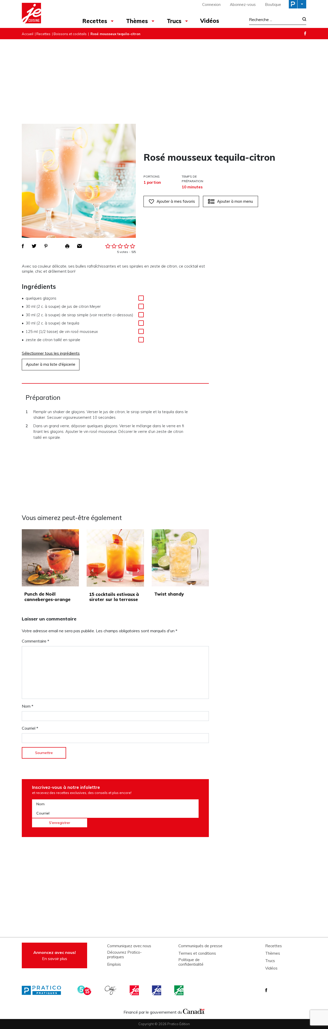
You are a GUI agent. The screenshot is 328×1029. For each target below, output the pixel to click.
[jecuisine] (135, 990)
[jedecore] (157, 990)
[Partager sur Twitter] (34, 246)
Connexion (211, 4)
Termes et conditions (197, 953)
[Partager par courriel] (79, 246)
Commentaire (35, 641)
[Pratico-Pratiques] (43, 990)
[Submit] (302, 19)
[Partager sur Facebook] (23, 246)
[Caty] (111, 990)
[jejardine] (179, 990)
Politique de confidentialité (190, 962)
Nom (27, 706)
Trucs (174, 21)
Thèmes (137, 21)
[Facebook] (305, 33)
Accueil (27, 34)
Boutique (273, 4)
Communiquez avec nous (129, 946)
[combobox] (274, 19)
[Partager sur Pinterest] (45, 246)
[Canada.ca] (193, 1011)
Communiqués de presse (200, 946)
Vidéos (209, 20)
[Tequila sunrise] (115, 558)
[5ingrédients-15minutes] (85, 990)
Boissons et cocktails (70, 34)
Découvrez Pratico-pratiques (124, 954)
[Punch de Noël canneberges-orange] (50, 557)
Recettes (94, 21)
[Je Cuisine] (44, 13)
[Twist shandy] (180, 557)
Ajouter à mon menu (235, 201)
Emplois (114, 964)
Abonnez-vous (243, 4)
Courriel (30, 728)
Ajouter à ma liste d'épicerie (50, 364)
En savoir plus (54, 955)
